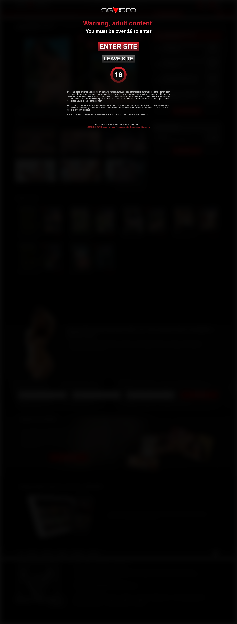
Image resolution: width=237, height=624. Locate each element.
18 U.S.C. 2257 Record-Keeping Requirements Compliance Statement (118, 127)
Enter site (118, 46)
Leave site (118, 59)
